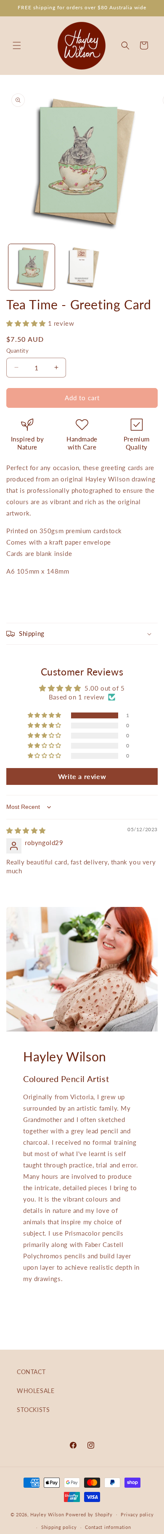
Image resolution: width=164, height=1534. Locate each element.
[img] (26, 830)
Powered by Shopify (89, 1514)
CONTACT (31, 1371)
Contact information (108, 1527)
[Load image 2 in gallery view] (82, 267)
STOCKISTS (33, 1409)
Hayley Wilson (47, 1514)
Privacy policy (137, 1514)
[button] (17, 45)
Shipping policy (59, 1527)
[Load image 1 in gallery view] (31, 267)
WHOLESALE (35, 1390)
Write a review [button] (82, 776)
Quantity (17, 350)
